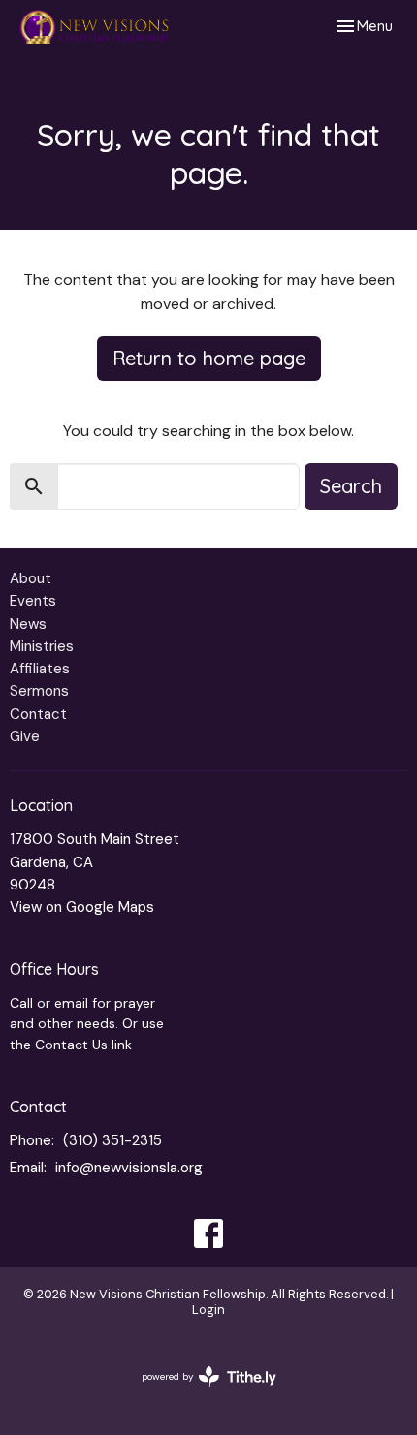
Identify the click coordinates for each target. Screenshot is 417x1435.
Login (208, 1309)
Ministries (42, 646)
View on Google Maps (82, 907)
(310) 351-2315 (112, 1140)
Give (25, 736)
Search (351, 486)
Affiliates (40, 668)
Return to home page (208, 358)
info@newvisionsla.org (129, 1167)
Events (33, 600)
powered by (198, 1393)
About (30, 578)
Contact (38, 714)
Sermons (39, 691)
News (28, 624)
